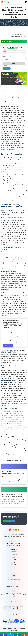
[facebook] (6, 608)
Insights (14, 562)
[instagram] (22, 608)
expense (16, 114)
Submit (7, 68)
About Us (14, 554)
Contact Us (8, 345)
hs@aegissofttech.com (14, 579)
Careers (14, 557)
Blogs (14, 559)
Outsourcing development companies (13, 380)
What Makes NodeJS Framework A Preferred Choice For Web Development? (13, 474)
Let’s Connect (9, 521)
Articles (8, 33)
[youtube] (18, 608)
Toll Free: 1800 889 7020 (14, 586)
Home (2, 33)
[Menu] (26, 2)
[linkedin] (14, 608)
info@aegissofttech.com (14, 578)
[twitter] (10, 608)
